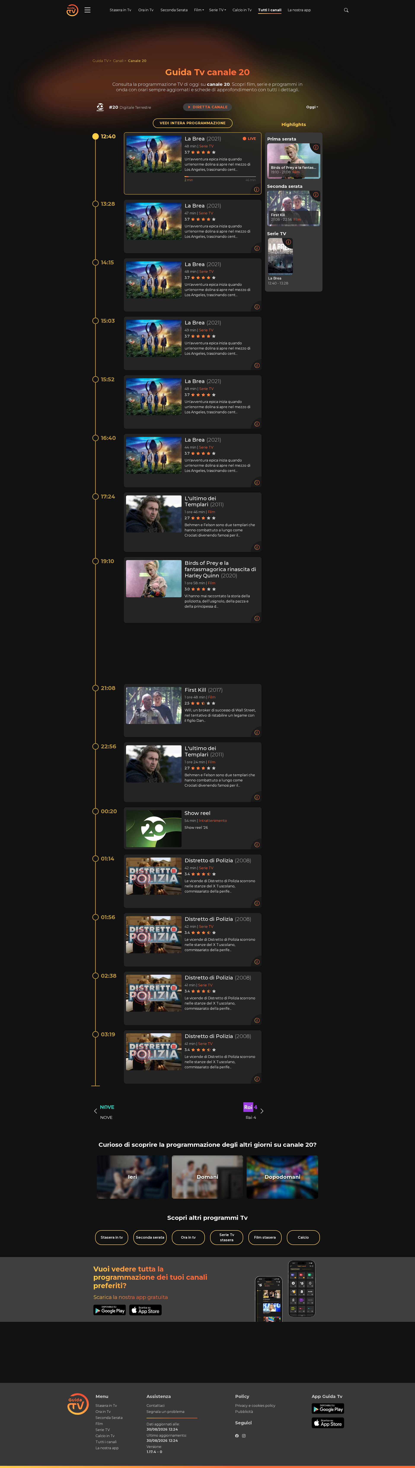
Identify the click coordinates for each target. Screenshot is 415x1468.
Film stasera (265, 1237)
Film (99, 1424)
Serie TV (103, 1430)
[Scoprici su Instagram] (244, 1435)
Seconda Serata (174, 10)
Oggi (311, 107)
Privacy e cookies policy (255, 1406)
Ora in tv (188, 1237)
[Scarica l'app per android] (111, 1310)
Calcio (303, 1237)
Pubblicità (244, 1412)
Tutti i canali (269, 10)
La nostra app (299, 10)
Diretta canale (210, 107)
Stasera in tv (112, 1237)
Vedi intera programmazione (193, 123)
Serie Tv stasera (226, 1237)
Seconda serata (150, 1237)
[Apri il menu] (87, 10)
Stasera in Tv (120, 10)
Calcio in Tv (242, 10)
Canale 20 (137, 61)
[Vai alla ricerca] (346, 10)
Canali (118, 61)
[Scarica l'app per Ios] (145, 1310)
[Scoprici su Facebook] (237, 1435)
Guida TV (101, 61)
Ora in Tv (145, 10)
